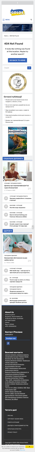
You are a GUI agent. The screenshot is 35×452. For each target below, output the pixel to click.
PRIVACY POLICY (12, 432)
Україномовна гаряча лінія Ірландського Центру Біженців (15, 370)
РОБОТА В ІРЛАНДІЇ (13, 422)
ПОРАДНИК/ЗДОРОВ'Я (10, 255)
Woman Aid (17, 391)
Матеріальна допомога (15, 397)
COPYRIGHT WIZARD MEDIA (15, 419)
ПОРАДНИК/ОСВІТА (15, 183)
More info (22, 450)
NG (10, 277)
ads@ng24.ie (9, 334)
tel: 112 (14, 358)
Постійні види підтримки (17, 207)
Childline (20, 387)
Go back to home (17, 60)
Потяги (21, 378)
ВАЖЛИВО (13, 205)
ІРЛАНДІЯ (7, 183)
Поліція (21, 357)
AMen (15, 387)
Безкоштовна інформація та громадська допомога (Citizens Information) (17, 374)
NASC (12, 393)
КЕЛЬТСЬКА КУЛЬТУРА (14, 429)
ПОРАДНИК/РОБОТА (22, 196)
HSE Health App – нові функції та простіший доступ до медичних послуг (20, 272)
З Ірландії (13, 196)
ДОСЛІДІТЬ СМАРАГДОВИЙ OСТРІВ (18, 425)
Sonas (12, 391)
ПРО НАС (10, 415)
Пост (6, 380)
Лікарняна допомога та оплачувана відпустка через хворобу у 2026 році (19, 293)
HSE (25, 387)
